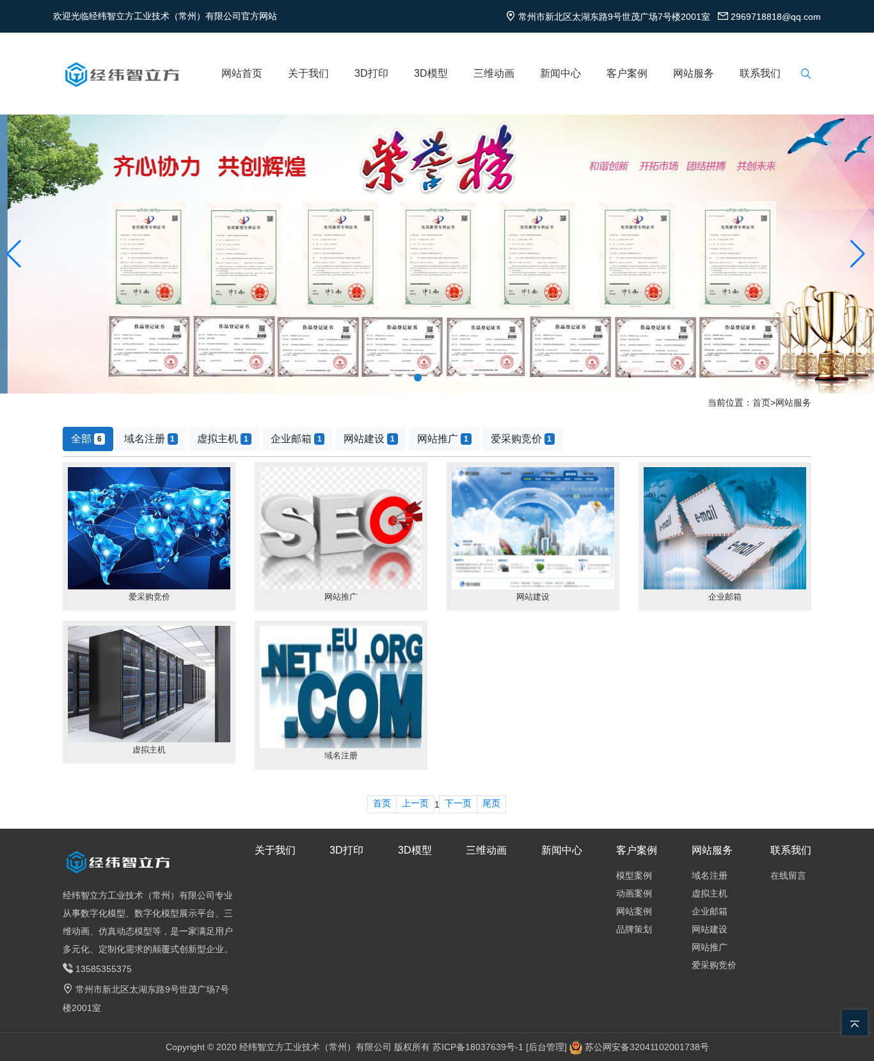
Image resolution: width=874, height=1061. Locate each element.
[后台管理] (547, 1047)
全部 (86, 438)
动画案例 (634, 893)
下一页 (458, 803)
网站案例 (634, 911)
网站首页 (241, 73)
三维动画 (493, 73)
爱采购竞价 (521, 438)
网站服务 (693, 73)
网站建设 (369, 438)
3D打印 (371, 73)
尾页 (491, 803)
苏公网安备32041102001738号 (647, 1047)
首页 (761, 402)
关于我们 (308, 73)
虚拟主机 (222, 438)
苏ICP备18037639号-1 (478, 1047)
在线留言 (788, 875)
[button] (15, 254)
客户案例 (627, 73)
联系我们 (760, 73)
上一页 (415, 803)
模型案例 (634, 875)
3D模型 (431, 73)
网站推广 (442, 438)
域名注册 (149, 438)
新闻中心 (560, 73)
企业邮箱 (296, 438)
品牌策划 (634, 929)
